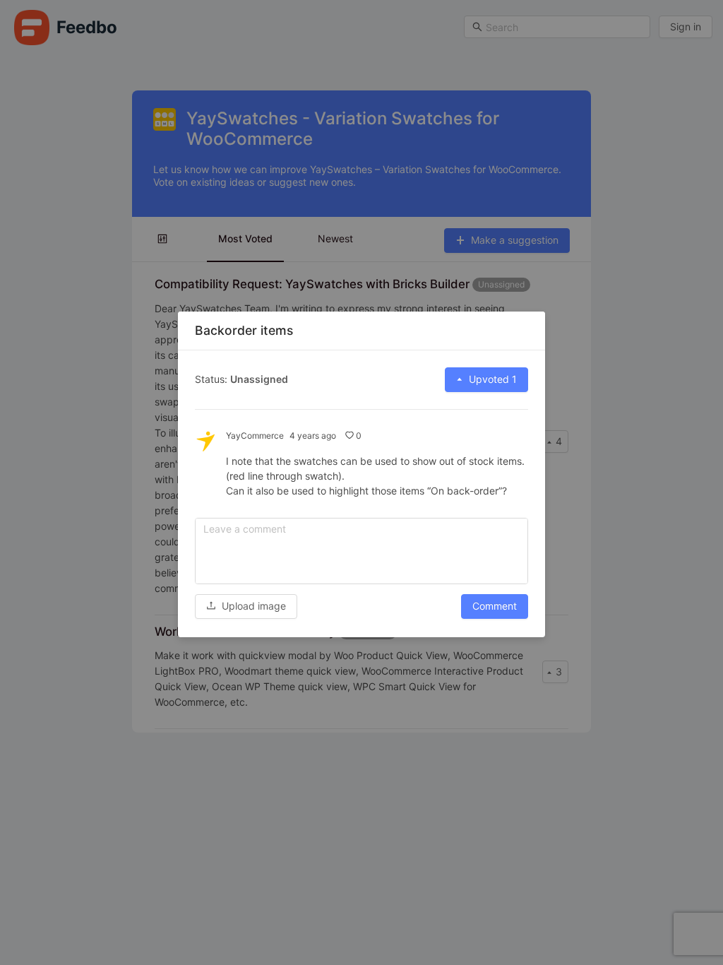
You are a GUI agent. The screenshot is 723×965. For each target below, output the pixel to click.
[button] (246, 606)
